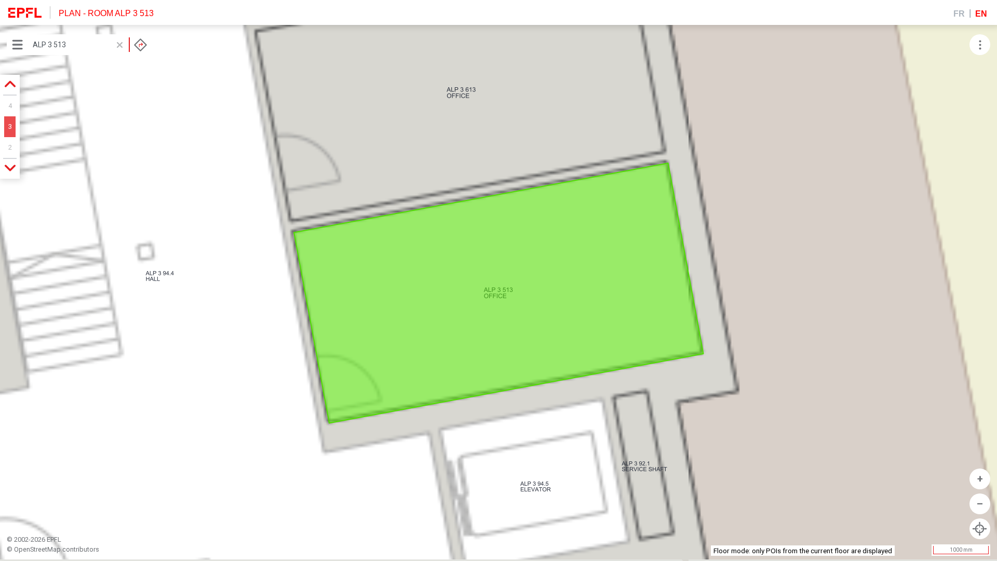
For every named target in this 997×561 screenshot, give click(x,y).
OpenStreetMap (37, 549)
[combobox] (90, 44)
